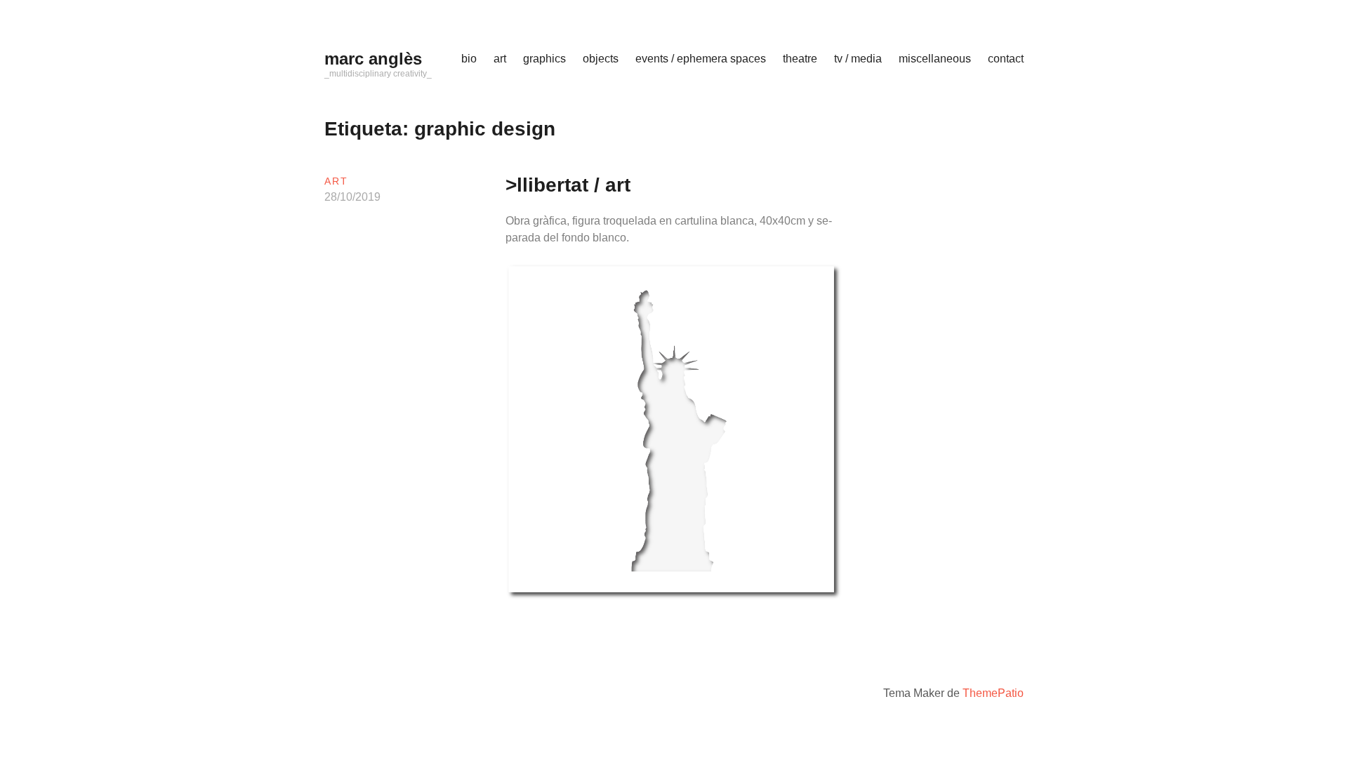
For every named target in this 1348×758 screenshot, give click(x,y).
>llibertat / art (567, 185)
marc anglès (373, 58)
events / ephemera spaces (700, 59)
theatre (800, 59)
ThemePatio (993, 693)
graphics (544, 59)
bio (469, 59)
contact (1006, 59)
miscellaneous (935, 59)
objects (601, 59)
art (500, 59)
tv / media (858, 59)
